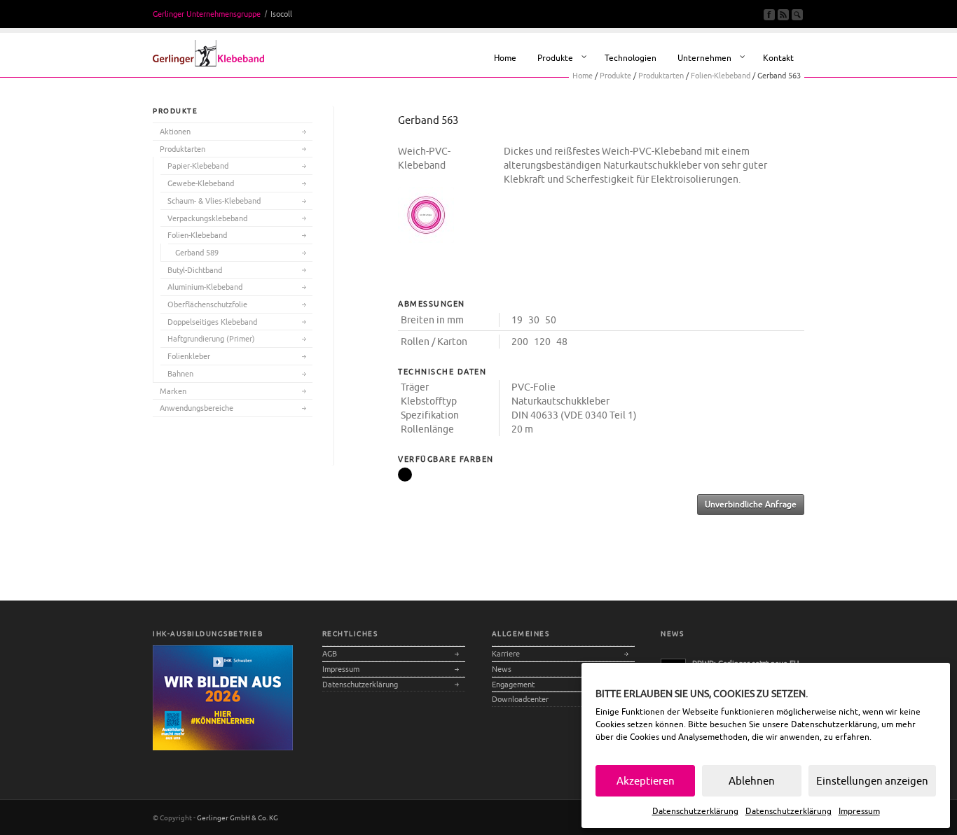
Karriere (506, 653)
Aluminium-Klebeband (204, 286)
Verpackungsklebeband (207, 218)
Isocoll (281, 13)
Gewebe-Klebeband (200, 183)
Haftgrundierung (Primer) (211, 338)
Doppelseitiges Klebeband (212, 321)
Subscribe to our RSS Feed (783, 15)
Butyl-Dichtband (194, 269)
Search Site (797, 15)
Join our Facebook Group (769, 15)
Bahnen (180, 373)
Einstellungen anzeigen (872, 781)
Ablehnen (752, 781)
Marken (173, 390)
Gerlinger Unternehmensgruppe (207, 13)
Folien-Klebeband (197, 234)
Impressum (859, 811)
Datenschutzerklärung (834, 724)
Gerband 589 (197, 252)
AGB (329, 653)
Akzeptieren (646, 781)
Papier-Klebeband (197, 165)
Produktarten (182, 148)
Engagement (513, 684)
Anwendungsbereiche (196, 407)
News (501, 668)
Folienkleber (188, 355)
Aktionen (175, 131)
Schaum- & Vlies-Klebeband (214, 200)
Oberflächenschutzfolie (207, 304)
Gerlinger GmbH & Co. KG (237, 817)
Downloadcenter (520, 698)
